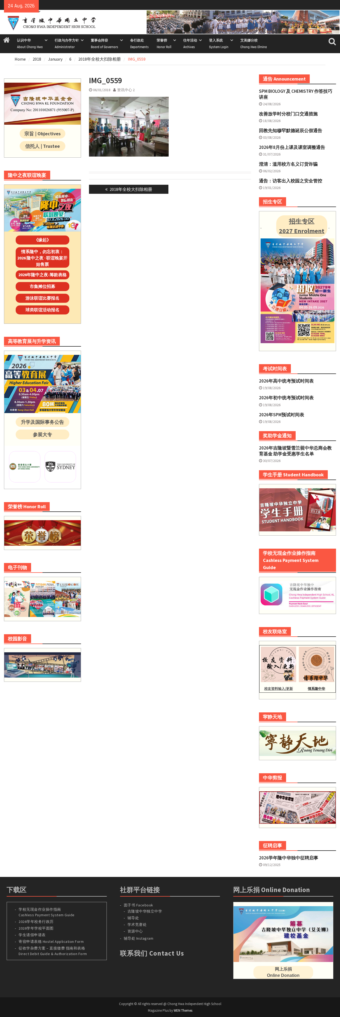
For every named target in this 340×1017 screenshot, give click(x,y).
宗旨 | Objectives (42, 134)
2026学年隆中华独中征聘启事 (288, 858)
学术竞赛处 (137, 924)
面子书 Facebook (138, 905)
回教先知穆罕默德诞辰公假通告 (290, 130)
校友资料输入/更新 (278, 688)
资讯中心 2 (126, 89)
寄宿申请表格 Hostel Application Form (52, 941)
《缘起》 (42, 239)
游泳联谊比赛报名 (43, 298)
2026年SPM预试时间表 (281, 415)
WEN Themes (183, 1010)
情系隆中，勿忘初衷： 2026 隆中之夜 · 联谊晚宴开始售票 (42, 258)
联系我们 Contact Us (152, 953)
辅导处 (133, 917)
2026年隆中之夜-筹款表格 (42, 274)
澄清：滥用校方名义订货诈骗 (288, 164)
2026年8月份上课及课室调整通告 (292, 147)
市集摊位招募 (42, 286)
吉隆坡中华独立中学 (145, 911)
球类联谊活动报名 (43, 309)
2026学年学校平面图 (36, 928)
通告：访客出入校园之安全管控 (290, 181)
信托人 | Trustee (42, 146)
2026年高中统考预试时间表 (286, 381)
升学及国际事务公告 (42, 422)
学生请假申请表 (32, 934)
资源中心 (135, 931)
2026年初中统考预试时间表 (286, 398)
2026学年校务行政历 (36, 921)
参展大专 (42, 434)
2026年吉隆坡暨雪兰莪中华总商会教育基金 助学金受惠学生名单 (295, 451)
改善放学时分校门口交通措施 (288, 114)
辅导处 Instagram (139, 938)
